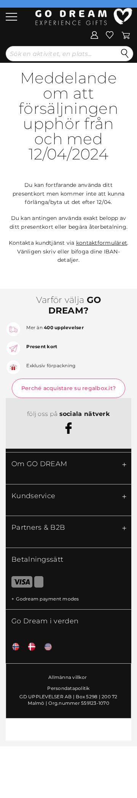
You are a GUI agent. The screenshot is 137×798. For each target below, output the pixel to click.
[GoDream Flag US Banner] (45, 647)
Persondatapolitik (68, 688)
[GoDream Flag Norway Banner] (13, 647)
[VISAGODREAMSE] (19, 583)
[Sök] (124, 53)
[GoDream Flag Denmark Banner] (29, 647)
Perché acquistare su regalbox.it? (68, 388)
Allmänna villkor (67, 677)
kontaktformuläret (101, 242)
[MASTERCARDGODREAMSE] (38, 583)
